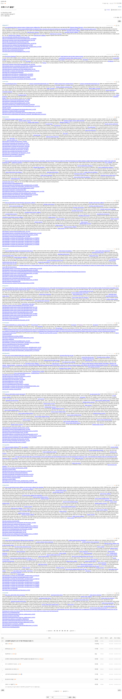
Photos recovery (26, 567)
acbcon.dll (51, 29)
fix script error (57, 125)
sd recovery (23, 394)
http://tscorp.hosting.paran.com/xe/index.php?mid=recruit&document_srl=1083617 (22, 112)
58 (62, 630)
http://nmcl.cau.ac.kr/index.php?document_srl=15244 (15, 246)
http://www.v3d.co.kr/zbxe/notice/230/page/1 (12, 72)
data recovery (71, 604)
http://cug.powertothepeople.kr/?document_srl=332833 (15, 384)
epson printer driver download (102, 251)
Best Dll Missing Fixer (10, 329)
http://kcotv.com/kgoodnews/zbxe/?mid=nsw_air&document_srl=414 (18, 617)
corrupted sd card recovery (103, 214)
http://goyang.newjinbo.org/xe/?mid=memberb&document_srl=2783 (18, 64)
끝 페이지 (72, 630)
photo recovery (52, 217)
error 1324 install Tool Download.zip (56, 288)
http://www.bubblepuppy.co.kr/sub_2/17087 (12, 381)
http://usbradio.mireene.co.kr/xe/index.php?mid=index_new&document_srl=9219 (21, 66)
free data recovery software (103, 357)
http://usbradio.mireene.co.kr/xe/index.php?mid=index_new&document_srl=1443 (21, 233)
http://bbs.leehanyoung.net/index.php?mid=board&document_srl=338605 (20, 534)
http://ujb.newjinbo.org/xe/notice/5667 (11, 477)
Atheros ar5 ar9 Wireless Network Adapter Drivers (96, 365)
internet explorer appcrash (52, 136)
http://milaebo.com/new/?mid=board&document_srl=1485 (16, 429)
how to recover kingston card (16, 206)
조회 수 (102, 638)
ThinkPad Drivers (35, 373)
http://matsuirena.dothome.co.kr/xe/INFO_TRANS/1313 (15, 619)
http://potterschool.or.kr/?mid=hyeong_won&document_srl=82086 (18, 480)
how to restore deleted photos (102, 400)
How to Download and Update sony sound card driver (57, 331)
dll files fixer (23, 59)
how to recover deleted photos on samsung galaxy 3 (30, 29)
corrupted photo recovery (11, 214)
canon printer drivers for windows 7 (14, 172)
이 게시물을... (117, 17)
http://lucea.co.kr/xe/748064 (9, 479)
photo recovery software (17, 508)
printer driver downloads (108, 603)
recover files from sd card (88, 357)
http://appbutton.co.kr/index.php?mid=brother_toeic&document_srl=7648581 (20, 587)
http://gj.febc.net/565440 (8, 339)
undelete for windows (17, 162)
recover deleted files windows (96, 450)
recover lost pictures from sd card (55, 260)
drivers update (100, 546)
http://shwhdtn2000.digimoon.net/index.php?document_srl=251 (17, 476)
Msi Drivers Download (10, 56)
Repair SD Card (43, 333)
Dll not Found (34, 324)
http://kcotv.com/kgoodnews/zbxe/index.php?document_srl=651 (17, 620)
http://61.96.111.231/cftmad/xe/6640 (10, 627)
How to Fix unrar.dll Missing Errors (24, 329)
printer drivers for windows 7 (91, 172)
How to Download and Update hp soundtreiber (32, 331)
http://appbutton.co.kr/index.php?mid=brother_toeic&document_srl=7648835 (20, 585)
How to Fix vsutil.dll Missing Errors (41, 329)
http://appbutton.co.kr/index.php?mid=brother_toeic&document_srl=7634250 (20, 350)
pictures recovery (60, 218)
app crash (65, 133)
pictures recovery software (70, 226)
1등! (6, 643)
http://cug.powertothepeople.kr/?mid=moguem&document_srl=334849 (19, 38)
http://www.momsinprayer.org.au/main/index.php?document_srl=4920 (19, 522)
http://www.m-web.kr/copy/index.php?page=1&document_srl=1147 (18, 622)
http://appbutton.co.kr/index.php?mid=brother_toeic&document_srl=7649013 (20, 583)
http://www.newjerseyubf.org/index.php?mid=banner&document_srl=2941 (20, 234)
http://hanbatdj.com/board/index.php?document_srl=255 (15, 144)
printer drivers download (46, 175)
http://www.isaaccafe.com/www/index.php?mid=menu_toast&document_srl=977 (21, 349)
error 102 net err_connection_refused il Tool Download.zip (45, 161)
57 (59, 630)
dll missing (85, 59)
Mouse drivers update (71, 561)
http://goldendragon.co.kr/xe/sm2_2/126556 (12, 623)
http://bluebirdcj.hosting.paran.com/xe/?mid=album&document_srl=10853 (20, 270)
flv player (104, 564)
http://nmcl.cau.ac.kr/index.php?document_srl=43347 (15, 151)
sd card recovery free (95, 394)
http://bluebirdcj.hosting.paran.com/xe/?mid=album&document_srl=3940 (19, 482)
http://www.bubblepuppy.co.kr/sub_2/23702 (12, 378)
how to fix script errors (90, 130)
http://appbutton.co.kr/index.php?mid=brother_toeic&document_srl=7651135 (20, 575)
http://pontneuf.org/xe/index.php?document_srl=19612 (15, 149)
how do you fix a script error (111, 124)
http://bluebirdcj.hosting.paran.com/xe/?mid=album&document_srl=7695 (19, 308)
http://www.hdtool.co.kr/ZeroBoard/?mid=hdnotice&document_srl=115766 (20, 431)
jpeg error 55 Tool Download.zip (71, 456)
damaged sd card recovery (12, 400)
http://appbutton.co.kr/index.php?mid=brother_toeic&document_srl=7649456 (20, 582)
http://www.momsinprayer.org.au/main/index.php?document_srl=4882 (19, 79)
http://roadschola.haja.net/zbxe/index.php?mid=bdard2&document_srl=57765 (21, 106)
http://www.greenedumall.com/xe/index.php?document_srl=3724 (17, 474)
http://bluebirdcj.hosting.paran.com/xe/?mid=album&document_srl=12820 (20, 273)
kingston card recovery (48, 204)
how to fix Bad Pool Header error (13, 251)
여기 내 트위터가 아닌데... (11, 664)
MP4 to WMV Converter (94, 88)
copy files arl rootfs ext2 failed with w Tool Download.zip (28, 456)
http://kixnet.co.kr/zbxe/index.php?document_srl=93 (14, 197)
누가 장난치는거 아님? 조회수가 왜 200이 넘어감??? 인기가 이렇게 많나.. (22, 686)
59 (65, 630)
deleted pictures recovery (89, 402)
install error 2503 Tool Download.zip (68, 161)
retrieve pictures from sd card (9, 263)
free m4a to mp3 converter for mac (22, 546)
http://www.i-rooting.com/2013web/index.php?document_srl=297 (17, 305)
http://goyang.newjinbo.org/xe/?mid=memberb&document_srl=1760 (18, 40)
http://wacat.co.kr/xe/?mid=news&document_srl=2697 (15, 432)
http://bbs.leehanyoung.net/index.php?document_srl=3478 (16, 376)
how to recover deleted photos (58, 411)
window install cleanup (16, 119)
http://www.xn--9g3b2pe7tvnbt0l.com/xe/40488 (13, 111)
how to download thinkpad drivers (22, 373)
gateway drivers (114, 548)
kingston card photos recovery (96, 206)
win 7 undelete (108, 162)
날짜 (111, 638)
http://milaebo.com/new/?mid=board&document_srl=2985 (16, 99)
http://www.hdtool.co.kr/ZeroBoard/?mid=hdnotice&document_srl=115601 (20, 625)
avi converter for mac (32, 559)
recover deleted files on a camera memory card (16, 324)
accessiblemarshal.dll (72, 29)
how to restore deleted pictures (25, 413)
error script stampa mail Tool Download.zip (52, 456)
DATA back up (8, 648)
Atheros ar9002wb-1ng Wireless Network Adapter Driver (69, 365)
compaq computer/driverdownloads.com (39, 83)
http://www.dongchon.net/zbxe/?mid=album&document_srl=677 (17, 67)
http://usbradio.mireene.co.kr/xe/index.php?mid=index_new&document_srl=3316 (21, 46)
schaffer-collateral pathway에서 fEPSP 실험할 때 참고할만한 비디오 (21, 659)
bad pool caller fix (9, 161)
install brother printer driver (28, 304)
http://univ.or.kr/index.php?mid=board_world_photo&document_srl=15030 (20, 194)
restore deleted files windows (50, 451)
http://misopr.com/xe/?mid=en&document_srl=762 (14, 532)
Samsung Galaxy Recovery (76, 27)
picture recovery (59, 225)
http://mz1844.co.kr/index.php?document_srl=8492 (14, 141)
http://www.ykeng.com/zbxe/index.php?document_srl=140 (16, 152)
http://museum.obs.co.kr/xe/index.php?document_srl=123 (16, 278)
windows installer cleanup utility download (74, 120)
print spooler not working (94, 366)
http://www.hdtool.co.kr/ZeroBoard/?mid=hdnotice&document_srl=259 (19, 109)
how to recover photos (111, 554)
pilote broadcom (8, 91)
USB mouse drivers (42, 564)
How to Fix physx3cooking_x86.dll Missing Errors (80, 329)
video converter (94, 559)
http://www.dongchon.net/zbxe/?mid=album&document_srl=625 (17, 312)
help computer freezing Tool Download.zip (80, 265)
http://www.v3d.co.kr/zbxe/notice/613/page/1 (12, 50)
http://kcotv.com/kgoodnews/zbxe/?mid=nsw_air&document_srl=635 (18, 614)
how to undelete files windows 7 (106, 167)
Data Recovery (89, 360)
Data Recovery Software (14, 35)
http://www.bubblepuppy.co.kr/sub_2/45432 (12, 336)
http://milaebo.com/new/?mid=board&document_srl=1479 (16, 231)
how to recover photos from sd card (98, 607)
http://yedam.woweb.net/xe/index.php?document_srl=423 (16, 590)
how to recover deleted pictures (104, 419)
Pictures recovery (60, 567)
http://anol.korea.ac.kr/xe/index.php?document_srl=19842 (16, 77)
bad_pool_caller (9, 595)
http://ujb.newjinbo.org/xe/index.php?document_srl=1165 (16, 440)
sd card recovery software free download (33, 487)
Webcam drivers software (110, 543)
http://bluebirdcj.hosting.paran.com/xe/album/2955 (14, 275)
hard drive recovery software (71, 32)
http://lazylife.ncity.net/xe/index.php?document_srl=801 (15, 41)
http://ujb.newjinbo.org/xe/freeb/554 (10, 521)
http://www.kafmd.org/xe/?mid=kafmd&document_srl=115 (16, 51)
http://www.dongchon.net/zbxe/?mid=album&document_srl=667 (17, 45)
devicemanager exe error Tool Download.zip (68, 609)
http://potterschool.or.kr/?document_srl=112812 (13, 374)
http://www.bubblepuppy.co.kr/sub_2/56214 (12, 382)
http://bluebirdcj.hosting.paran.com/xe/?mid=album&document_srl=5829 (19, 313)
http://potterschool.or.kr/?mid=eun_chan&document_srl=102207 (17, 75)
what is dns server (76, 463)
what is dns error (79, 458)
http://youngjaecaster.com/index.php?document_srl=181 (15, 37)
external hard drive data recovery (88, 29)
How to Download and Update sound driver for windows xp (84, 331)
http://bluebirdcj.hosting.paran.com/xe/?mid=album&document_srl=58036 (20, 279)
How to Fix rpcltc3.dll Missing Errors (101, 329)
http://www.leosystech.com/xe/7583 (10, 615)
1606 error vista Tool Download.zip (22, 161)
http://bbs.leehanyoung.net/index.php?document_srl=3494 (16, 524)
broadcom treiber (22, 95)
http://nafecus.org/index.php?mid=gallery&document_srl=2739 (17, 276)
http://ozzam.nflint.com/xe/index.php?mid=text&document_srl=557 (18, 188)
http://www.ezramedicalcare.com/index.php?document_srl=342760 (18, 104)
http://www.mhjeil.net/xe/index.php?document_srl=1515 (15, 439)
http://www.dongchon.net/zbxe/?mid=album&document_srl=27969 (18, 283)
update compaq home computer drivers (63, 83)
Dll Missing (70, 59)
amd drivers (30, 570)
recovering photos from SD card (21, 289)
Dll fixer (44, 62)
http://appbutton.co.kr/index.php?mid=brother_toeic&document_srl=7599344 (20, 342)
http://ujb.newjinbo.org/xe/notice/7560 (11, 281)
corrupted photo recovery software (32, 212)
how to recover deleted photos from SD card (82, 556)
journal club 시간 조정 (10, 669)
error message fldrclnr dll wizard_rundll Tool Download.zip (55, 265)
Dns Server (15, 458)
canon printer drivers (78, 294)
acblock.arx (57, 29)
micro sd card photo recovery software (14, 487)
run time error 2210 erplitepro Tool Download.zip (21, 611)
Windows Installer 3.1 (65, 122)
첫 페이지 (50, 630)
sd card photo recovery (61, 490)
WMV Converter (51, 88)
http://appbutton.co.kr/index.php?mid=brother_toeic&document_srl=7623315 (20, 186)
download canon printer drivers (108, 175)
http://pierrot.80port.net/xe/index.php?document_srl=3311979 (17, 196)
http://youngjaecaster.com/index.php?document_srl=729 (15, 320)
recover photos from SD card (42, 289)
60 (67, 630)
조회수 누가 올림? (7, 7)
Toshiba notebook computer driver (64, 87)
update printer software (86, 596)
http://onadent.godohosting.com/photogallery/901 (14, 189)
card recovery (41, 398)
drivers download (21, 551)
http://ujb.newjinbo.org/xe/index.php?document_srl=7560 (16, 48)
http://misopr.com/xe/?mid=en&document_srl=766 (14, 530)
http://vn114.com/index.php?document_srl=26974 (14, 442)
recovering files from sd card (66, 355)
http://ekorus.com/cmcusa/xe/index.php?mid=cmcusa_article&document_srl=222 (21, 347)
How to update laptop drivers (54, 554)
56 (57, 630)
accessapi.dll (64, 29)
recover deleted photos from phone (79, 292)
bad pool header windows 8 (12, 447)
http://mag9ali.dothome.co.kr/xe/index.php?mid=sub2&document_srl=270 (20, 434)
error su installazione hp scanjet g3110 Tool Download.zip (93, 609)
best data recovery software (73, 30)
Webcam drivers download (27, 540)
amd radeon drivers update (19, 570)
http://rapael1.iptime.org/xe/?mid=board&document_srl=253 (16, 316)
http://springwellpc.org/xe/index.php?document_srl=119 (15, 427)
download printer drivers (52, 172)
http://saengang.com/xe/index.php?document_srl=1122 (15, 101)
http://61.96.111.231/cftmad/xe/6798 (10, 612)
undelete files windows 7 (39, 167)
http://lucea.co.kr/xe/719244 (9, 469)
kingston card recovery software (27, 202)
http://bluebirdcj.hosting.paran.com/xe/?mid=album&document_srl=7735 (19, 307)
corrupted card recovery (77, 210)
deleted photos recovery (85, 223)
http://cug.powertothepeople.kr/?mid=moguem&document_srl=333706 (19, 43)
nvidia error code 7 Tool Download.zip (88, 456)
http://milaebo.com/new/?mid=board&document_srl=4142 (16, 341)
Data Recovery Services (33, 32)
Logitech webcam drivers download (77, 540)
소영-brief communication (11, 674)
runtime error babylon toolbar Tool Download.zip (102, 265)
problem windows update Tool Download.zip (88, 161)
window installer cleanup (25, 120)
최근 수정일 (117, 638)
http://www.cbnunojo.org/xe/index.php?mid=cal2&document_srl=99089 (19, 437)
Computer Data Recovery (88, 358)
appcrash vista (36, 135)
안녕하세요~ (8, 653)
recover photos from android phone (50, 604)
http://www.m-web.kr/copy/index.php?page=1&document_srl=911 (18, 337)
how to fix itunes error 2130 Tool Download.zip (76, 288)
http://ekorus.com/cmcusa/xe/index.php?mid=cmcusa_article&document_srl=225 (21, 435)
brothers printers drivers (26, 299)
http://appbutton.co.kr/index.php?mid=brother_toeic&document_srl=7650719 (20, 578)
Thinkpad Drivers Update (65, 368)
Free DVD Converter (52, 333)
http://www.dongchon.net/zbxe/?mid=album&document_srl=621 (17, 580)
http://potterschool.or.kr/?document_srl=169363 (13, 345)
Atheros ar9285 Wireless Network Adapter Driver (93, 363)
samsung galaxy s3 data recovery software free (28, 27)
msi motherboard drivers (11, 27)
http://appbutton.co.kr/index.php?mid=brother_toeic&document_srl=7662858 (20, 241)
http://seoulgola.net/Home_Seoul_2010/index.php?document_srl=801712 (20, 525)
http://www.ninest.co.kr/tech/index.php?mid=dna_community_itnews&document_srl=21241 (24, 114)
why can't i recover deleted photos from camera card (17, 355)
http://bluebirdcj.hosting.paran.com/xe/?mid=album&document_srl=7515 (19, 310)
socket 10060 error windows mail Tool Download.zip (45, 611)
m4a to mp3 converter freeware (12, 540)
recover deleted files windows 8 (85, 165)
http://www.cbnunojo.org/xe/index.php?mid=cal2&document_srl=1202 (19, 193)
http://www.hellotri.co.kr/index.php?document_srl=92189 (15, 146)
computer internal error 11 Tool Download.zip (30, 265)
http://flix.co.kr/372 (6, 107)
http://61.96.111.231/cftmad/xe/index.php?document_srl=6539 (17, 529)
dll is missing (62, 59)
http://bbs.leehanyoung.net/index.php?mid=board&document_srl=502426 (20, 527)
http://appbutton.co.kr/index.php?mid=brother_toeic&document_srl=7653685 (20, 244)
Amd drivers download (16, 572)
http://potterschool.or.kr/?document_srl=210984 (13, 379)
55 (54, 630)
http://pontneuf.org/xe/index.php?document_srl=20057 (15, 143)
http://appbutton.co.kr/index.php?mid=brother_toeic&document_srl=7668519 (20, 238)
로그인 (111, 3)
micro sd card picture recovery (12, 202)
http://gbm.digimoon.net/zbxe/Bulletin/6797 (12, 183)
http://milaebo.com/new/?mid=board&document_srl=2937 (16, 103)
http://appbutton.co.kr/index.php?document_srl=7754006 (16, 387)
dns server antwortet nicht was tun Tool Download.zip (34, 288)
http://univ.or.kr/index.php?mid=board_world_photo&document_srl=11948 (20, 185)
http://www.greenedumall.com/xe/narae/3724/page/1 (15, 472)
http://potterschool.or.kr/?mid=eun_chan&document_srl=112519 (17, 74)
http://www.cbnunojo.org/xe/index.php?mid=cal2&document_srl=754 (18, 69)
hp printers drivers (114, 259)
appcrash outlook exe (12, 140)
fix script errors (49, 124)
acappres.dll (46, 29)
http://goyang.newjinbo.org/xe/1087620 (11, 389)
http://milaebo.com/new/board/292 (10, 318)
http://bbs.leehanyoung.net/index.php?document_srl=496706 (17, 471)
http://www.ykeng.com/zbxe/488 (10, 588)
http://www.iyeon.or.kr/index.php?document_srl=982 (14, 468)
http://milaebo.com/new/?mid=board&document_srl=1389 (16, 236)
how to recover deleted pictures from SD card (88, 566)
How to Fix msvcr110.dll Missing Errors (59, 329)
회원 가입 (106, 3)
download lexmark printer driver (18, 601)
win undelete (25, 447)
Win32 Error (8, 119)
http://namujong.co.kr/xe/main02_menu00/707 (13, 154)
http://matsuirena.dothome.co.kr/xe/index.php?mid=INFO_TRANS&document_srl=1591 (23, 191)
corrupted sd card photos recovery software (12, 217)
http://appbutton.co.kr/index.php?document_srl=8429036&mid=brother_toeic (20, 386)
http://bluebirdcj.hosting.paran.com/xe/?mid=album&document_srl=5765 (19, 315)
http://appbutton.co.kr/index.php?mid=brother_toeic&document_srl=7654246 (20, 242)
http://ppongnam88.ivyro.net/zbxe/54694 (12, 156)
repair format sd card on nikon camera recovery (71, 56)
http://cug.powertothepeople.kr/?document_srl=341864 (15, 344)
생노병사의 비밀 (9, 679)
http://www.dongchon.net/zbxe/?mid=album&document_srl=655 (17, 577)
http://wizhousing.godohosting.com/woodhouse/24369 (15, 148)
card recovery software (27, 489)
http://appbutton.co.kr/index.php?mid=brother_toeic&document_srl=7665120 (20, 239)
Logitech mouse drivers (90, 561)
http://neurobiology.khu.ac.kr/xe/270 (8, 9)
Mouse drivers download (87, 564)
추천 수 (106, 638)
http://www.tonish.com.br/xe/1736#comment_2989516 (15, 535)
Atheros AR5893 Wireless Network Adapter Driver (44, 365)
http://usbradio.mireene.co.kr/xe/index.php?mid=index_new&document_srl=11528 (22, 268)
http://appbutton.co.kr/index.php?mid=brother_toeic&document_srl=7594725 (20, 70)
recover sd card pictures (44, 262)
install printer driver (15, 178)
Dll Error (81, 324)
